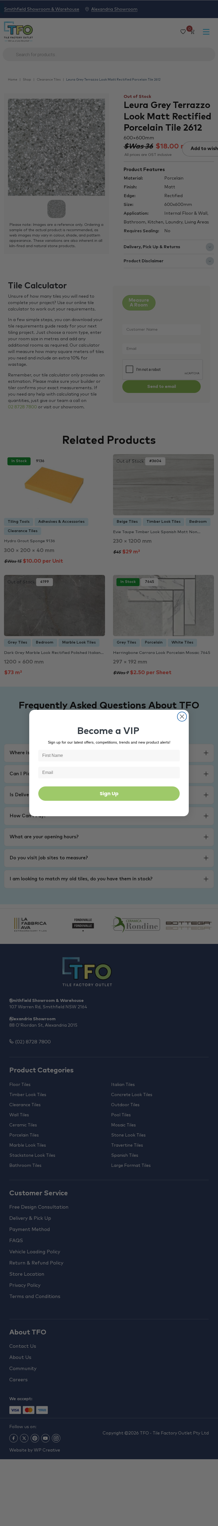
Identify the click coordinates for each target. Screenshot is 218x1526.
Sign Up (109, 793)
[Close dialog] (182, 716)
